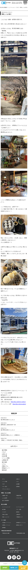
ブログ (17, 7)
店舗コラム (5, 466)
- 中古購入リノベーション (6, 522)
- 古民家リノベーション (6, 525)
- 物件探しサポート (19, 525)
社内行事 (4, 456)
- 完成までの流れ (5, 514)
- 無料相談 (3, 527)
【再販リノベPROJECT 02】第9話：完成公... (12, 440)
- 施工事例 (3, 509)
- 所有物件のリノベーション (21, 522)
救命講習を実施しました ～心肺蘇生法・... (11, 435)
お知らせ (4, 454)
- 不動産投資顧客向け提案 (20, 533)
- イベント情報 (4, 481)
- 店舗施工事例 (18, 495)
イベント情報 (5, 458)
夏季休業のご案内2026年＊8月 (8, 424)
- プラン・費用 (18, 509)
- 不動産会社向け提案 (5, 533)
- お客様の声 (18, 514)
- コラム (17, 481)
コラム (4, 464)
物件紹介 (4, 470)
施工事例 (4, 450)
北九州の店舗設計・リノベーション (7, 7)
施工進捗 (4, 462)
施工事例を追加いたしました (8, 419)
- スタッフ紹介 (4, 486)
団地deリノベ (6, 468)
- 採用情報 (17, 486)
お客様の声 (5, 460)
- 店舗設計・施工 (5, 495)
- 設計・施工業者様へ (5, 500)
